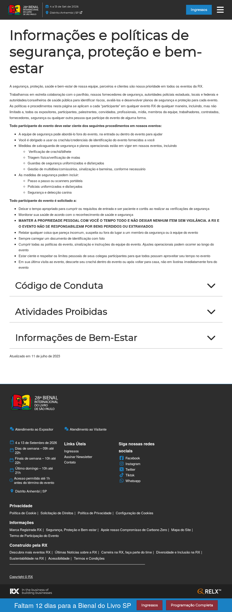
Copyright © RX (21, 576)
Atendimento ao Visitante (88, 429)
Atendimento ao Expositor (34, 429)
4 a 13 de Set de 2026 (64, 6)
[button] (199, 10)
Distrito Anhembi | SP (65, 12)
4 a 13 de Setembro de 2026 (36, 442)
